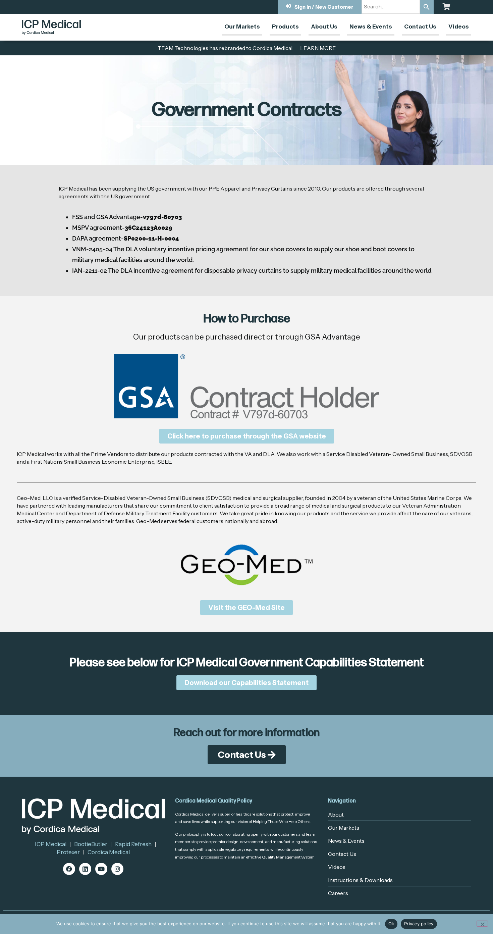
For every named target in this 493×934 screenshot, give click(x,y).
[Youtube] (101, 869)
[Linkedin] (85, 869)
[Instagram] (117, 869)
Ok (391, 923)
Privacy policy (419, 923)
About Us (324, 26)
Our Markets (242, 26)
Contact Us (420, 26)
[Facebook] (69, 869)
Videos (458, 26)
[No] (482, 924)
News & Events (370, 26)
